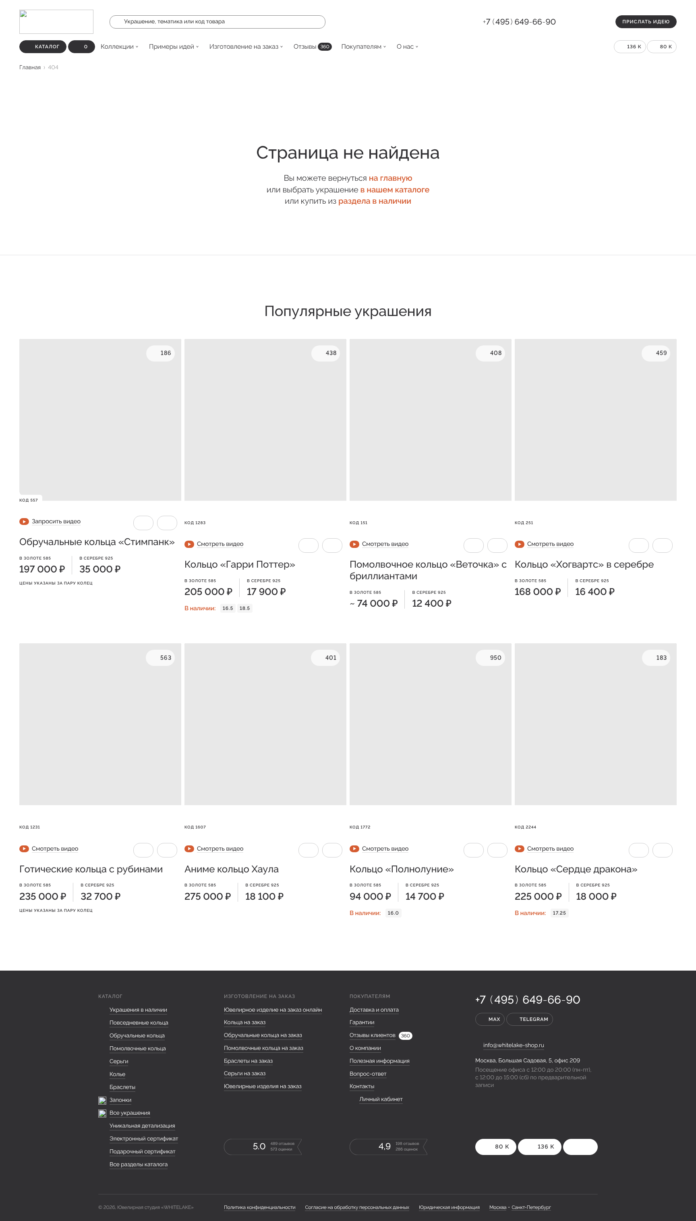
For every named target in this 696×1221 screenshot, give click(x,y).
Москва (497, 1207)
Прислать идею (646, 22)
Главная (30, 67)
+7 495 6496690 (527, 999)
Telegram (534, 1019)
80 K (666, 47)
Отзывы (311, 46)
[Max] (591, 22)
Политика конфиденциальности (259, 1207)
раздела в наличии (374, 201)
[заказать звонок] (565, 22)
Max (494, 1019)
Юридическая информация (449, 1207)
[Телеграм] (578, 22)
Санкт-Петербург (531, 1207)
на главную (390, 178)
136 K (634, 47)
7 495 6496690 (519, 22)
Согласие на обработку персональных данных (357, 1207)
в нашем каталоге (394, 189)
